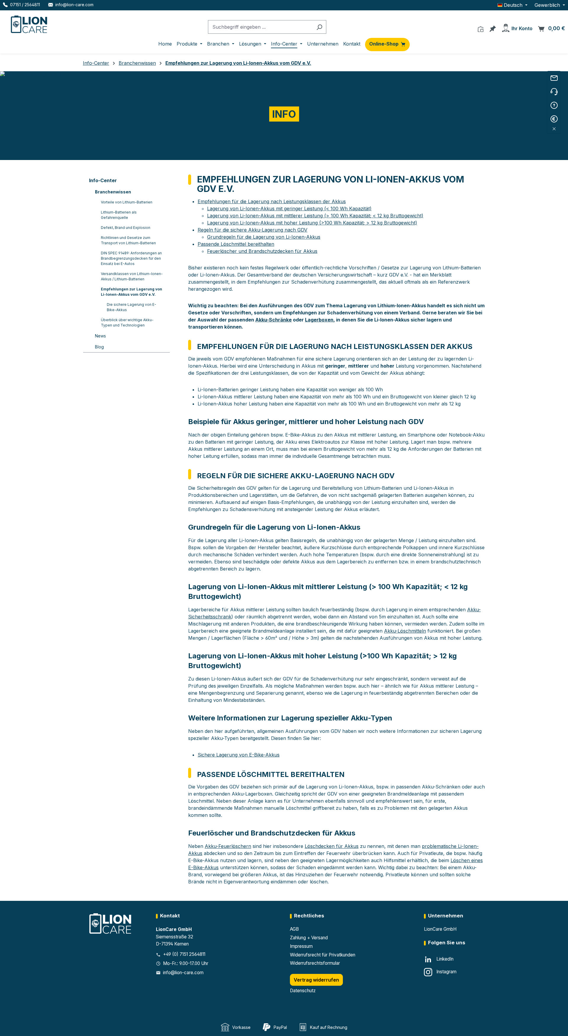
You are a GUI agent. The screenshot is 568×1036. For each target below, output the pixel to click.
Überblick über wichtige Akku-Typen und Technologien (127, 322)
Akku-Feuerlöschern (228, 846)
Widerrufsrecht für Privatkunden (322, 955)
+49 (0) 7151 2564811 (184, 954)
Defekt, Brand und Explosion (125, 227)
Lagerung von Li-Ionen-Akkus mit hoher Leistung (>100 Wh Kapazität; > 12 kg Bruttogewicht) (312, 223)
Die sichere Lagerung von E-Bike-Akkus (131, 307)
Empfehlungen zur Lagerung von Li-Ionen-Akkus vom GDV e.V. (131, 292)
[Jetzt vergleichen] (480, 27)
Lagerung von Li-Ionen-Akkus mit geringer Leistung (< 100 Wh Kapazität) (289, 208)
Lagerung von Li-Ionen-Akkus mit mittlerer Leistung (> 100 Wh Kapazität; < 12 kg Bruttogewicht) (315, 216)
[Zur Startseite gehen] (29, 23)
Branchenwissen (113, 191)
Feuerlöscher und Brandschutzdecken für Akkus (262, 251)
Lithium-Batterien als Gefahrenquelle (119, 215)
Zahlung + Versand (309, 937)
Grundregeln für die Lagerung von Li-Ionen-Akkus (263, 237)
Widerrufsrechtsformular (315, 963)
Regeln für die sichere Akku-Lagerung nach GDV (252, 230)
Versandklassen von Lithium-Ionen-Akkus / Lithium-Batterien (132, 276)
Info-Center (103, 180)
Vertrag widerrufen (316, 980)
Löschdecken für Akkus (332, 846)
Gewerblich (548, 5)
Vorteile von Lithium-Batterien (126, 202)
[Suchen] (319, 27)
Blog (99, 346)
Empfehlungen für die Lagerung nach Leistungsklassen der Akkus (272, 201)
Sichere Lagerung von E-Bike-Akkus (239, 755)
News (100, 335)
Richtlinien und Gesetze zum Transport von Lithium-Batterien (128, 240)
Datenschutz (303, 990)
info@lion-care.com (183, 972)
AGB (294, 929)
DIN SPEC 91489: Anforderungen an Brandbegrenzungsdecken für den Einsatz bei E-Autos (131, 258)
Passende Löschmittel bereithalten (236, 244)
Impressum (301, 946)
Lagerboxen (319, 320)
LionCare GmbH (440, 929)
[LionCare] (111, 923)
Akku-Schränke (273, 320)
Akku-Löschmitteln (405, 631)
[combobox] (260, 27)
